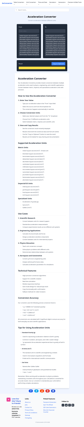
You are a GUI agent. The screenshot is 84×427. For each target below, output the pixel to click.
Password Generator (49, 402)
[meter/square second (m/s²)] (28, 36)
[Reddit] (42, 390)
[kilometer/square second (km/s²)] (28, 39)
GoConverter (7, 3)
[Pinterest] (47, 390)
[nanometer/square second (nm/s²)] (28, 51)
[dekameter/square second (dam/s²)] (28, 43)
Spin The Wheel (48, 405)
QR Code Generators (49, 407)
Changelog (28, 418)
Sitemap (27, 415)
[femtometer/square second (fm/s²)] (28, 54)
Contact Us (28, 407)
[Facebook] (31, 390)
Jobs (26, 405)
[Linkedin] (53, 390)
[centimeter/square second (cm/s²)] (28, 45)
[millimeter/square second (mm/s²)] (28, 47)
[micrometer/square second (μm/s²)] (28, 49)
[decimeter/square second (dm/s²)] (28, 38)
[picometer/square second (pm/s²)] (28, 53)
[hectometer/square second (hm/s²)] (28, 41)
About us (28, 402)
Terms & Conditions (31, 413)
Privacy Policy (29, 410)
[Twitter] (36, 390)
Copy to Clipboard (58, 64)
